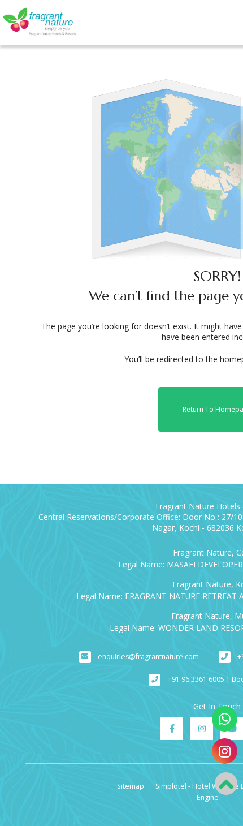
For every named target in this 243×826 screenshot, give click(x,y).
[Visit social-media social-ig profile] (201, 728)
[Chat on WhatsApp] (224, 719)
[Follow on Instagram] (224, 751)
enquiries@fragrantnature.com (148, 656)
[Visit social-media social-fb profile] (171, 728)
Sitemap (130, 786)
